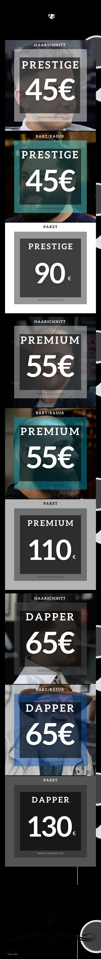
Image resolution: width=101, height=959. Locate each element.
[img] (12, 954)
